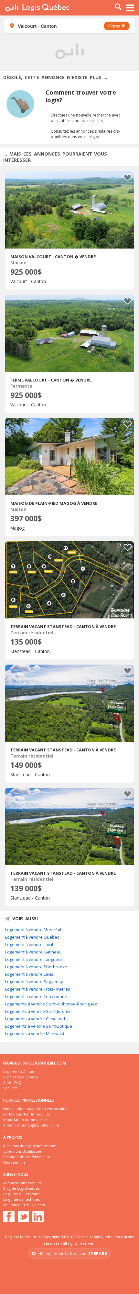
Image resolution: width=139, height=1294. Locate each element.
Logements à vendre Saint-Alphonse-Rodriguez (51, 1004)
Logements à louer (19, 1071)
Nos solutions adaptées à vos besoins (35, 1108)
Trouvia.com (34, 1204)
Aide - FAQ (12, 1082)
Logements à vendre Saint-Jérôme (38, 1011)
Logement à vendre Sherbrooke (36, 967)
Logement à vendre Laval (29, 944)
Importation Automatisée (25, 1119)
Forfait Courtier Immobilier (26, 1114)
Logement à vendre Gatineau (33, 952)
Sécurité (10, 1087)
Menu (130, 7)
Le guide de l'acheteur (22, 1199)
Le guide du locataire (21, 1193)
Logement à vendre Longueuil (34, 959)
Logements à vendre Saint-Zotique (38, 1026)
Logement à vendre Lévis (29, 974)
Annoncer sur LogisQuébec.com (31, 1125)
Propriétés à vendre (20, 1077)
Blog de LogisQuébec (21, 1188)
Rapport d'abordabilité (22, 1182)
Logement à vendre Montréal (33, 929)
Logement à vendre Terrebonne (36, 996)
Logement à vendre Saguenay (34, 981)
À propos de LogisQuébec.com (30, 1145)
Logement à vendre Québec (32, 937)
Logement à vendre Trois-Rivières (37, 989)
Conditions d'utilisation (22, 1151)
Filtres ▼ (116, 26)
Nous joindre (14, 1162)
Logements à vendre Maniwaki (34, 1033)
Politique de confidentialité (26, 1156)
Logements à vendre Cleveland (35, 1019)
